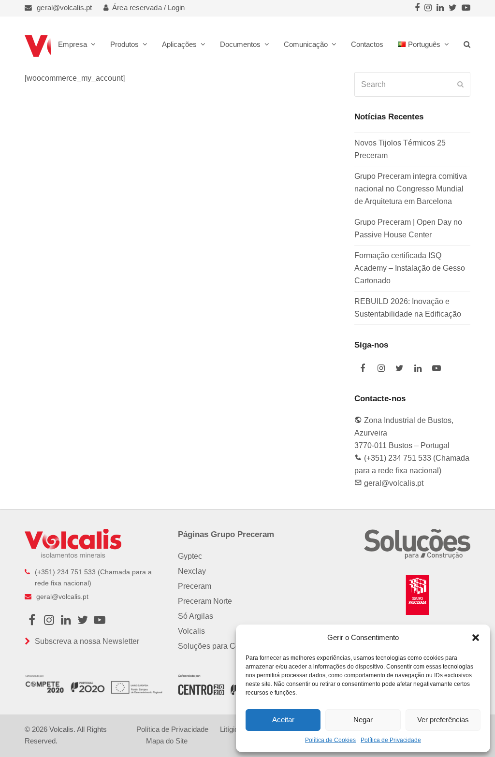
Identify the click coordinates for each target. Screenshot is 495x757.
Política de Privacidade (391, 740)
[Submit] (460, 84)
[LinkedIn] (440, 8)
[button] (475, 637)
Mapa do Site (167, 741)
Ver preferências (443, 719)
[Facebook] (417, 8)
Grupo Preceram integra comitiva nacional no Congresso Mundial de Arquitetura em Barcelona (410, 188)
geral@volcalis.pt (64, 8)
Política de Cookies (330, 740)
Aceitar (283, 719)
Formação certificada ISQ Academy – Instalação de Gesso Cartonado (409, 268)
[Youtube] (466, 8)
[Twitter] (453, 8)
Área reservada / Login (148, 8)
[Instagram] (428, 8)
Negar (363, 719)
